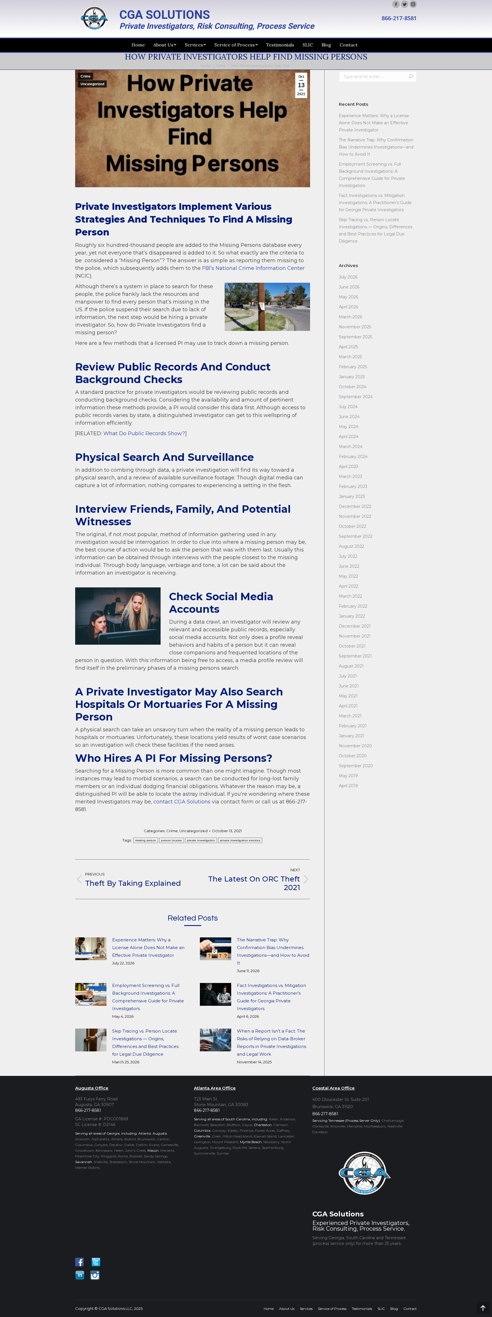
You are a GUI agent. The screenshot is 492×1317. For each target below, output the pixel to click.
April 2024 (348, 436)
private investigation (201, 840)
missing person (145, 840)
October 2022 (352, 526)
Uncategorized (92, 84)
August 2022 (351, 546)
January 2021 (351, 735)
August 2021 (351, 666)
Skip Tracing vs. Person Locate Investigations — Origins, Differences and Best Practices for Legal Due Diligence (145, 1042)
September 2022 (355, 536)
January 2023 (352, 496)
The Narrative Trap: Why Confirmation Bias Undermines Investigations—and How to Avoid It (273, 951)
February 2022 (353, 606)
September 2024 (356, 396)
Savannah (83, 1162)
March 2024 (350, 446)
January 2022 (352, 616)
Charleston (263, 1125)
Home (205, 66)
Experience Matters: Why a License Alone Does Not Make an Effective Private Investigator (148, 947)
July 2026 (348, 277)
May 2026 (348, 297)
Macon (153, 1150)
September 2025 (355, 336)
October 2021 (352, 646)
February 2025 (353, 366)
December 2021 (355, 626)
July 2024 (348, 406)
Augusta (160, 1133)
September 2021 (355, 656)
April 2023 (348, 466)
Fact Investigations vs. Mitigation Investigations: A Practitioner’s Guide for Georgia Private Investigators (271, 997)
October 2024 (352, 386)
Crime (221, 66)
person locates (171, 840)
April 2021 (348, 706)
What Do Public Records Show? (144, 433)
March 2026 (350, 316)
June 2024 (349, 416)
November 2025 (355, 326)
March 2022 (350, 596)
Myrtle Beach (251, 1142)
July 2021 (348, 676)
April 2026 (348, 307)
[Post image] (90, 948)
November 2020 (355, 745)
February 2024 (353, 456)
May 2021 (348, 696)
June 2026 (349, 287)
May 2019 (348, 775)
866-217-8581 (399, 18)
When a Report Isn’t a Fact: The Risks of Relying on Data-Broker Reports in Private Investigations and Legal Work (271, 1042)
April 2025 (348, 346)
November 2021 (355, 636)
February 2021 (353, 725)
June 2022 (349, 566)
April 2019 (348, 785)
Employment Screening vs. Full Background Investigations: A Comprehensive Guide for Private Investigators (148, 997)
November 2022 (355, 516)
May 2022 (348, 576)
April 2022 (348, 586)
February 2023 (353, 486)
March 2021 (350, 715)
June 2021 (349, 686)
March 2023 (350, 476)
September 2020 (356, 765)
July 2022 (348, 556)
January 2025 (352, 376)
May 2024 (348, 426)
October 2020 (353, 755)
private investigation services (240, 840)
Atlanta (144, 1133)
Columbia (202, 1130)
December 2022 (355, 506)
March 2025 (350, 356)
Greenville (202, 1136)
